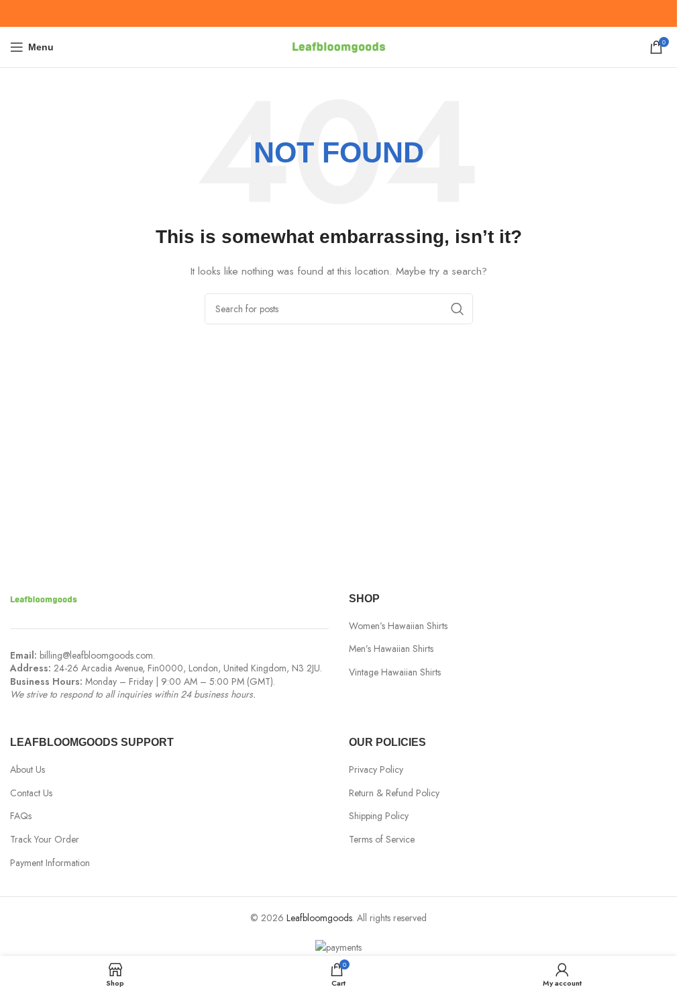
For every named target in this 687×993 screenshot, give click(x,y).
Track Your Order (44, 839)
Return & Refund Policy (394, 793)
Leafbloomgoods (319, 918)
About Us (27, 769)
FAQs (21, 816)
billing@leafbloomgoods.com (96, 655)
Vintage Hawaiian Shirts (395, 672)
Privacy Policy (376, 769)
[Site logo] (339, 45)
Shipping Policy (379, 816)
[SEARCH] (457, 308)
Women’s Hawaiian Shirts (398, 626)
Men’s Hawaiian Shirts (391, 649)
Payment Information (50, 863)
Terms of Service (382, 839)
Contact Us (31, 793)
